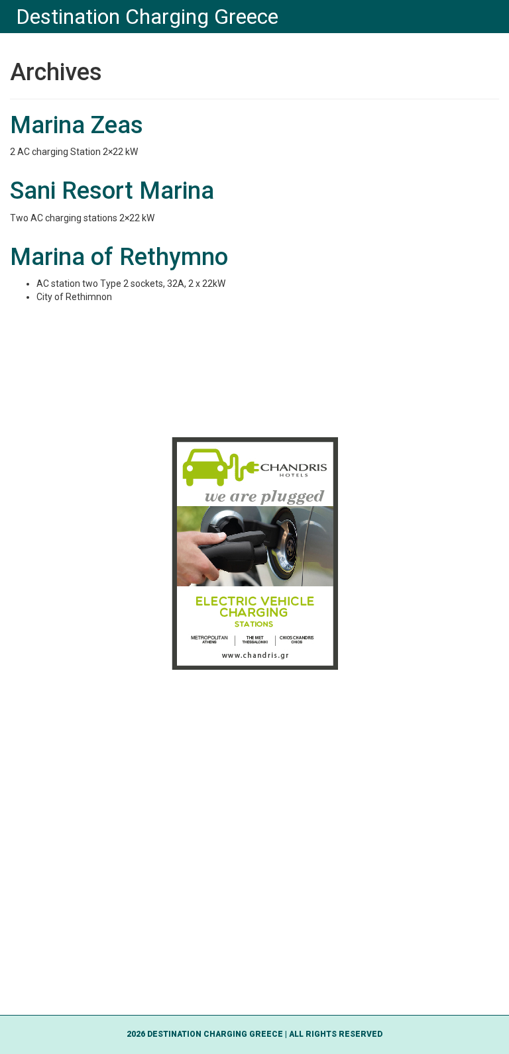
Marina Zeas (76, 125)
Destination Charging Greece (147, 16)
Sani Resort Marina (112, 191)
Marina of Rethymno (119, 257)
